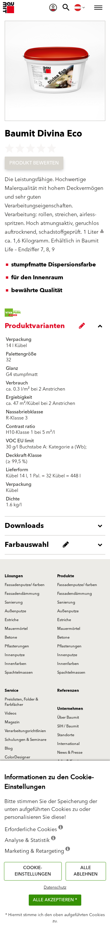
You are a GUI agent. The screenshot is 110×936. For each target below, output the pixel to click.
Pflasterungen (17, 646)
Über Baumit (68, 717)
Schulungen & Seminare (25, 739)
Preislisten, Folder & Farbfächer (21, 702)
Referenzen (68, 690)
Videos (10, 713)
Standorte (65, 735)
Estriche (11, 620)
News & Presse (69, 752)
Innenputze (15, 655)
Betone (11, 637)
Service (11, 690)
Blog (9, 748)
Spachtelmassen (19, 672)
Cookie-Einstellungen (33, 871)
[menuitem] (53, 7)
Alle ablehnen (86, 871)
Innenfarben (15, 664)
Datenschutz (55, 887)
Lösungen (14, 576)
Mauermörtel (16, 628)
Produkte (65, 576)
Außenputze (15, 611)
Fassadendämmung (22, 593)
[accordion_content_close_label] (56, 326)
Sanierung (14, 602)
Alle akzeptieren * (55, 900)
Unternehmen (70, 709)
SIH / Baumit (68, 726)
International (68, 744)
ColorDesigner (17, 757)
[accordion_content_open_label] (56, 525)
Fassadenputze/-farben (25, 585)
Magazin (12, 722)
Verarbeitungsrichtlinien (25, 731)
